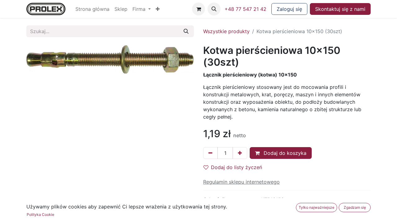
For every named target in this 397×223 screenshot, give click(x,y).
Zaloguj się (289, 9)
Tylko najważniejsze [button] (316, 207)
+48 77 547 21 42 (245, 9)
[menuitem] (92, 9)
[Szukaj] (186, 31)
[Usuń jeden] (210, 153)
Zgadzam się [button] (355, 207)
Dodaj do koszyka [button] (284, 153)
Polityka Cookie (40, 214)
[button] (157, 9)
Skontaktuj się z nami (340, 9)
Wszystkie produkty (226, 31)
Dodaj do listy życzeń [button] (236, 167)
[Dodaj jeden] (240, 153)
